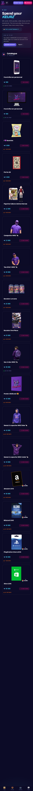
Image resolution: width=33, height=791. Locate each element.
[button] (16, 73)
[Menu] (6, 2)
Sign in (20, 44)
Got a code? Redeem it (13, 29)
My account (28, 2)
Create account (10, 44)
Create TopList (18, 2)
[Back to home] (3, 3)
